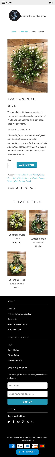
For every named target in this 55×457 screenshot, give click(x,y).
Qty (9, 160)
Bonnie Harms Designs (22, 437)
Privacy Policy (13, 355)
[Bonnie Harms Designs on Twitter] (8, 421)
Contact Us (12, 319)
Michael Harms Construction (19, 314)
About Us (11, 308)
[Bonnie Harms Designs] (27, 15)
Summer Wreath (31, 178)
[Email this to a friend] (35, 188)
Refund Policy (13, 350)
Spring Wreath (18, 178)
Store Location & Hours (17, 324)
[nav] (7, 2)
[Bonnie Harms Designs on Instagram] (28, 421)
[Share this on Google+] (31, 188)
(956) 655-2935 (14, 329)
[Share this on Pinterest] (26, 188)
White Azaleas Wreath (22, 181)
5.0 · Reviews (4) (29, 452)
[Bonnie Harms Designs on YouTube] (18, 421)
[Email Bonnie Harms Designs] (32, 421)
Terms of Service (14, 360)
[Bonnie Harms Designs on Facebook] (13, 421)
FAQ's (10, 344)
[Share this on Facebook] (21, 188)
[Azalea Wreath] (27, 66)
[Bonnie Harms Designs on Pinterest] (23, 421)
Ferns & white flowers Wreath (26, 174)
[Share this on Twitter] (16, 188)
